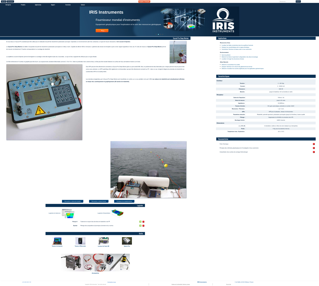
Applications (38, 5)
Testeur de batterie (57, 246)
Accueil (4, 1)
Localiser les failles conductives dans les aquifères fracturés (237, 45)
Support (53, 5)
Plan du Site (228, 284)
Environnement (224, 52)
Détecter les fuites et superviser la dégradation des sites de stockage (240, 57)
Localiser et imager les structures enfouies (233, 59)
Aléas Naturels (224, 62)
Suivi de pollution (226, 55)
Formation (68, 5)
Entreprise (8, 5)
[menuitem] (8, 4)
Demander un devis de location (72, 201)
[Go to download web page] (68, 213)
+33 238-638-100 (26, 282)
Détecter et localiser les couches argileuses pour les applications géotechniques (243, 68)
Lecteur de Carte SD (103, 246)
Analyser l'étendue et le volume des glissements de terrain (237, 66)
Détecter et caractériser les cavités (231, 64)
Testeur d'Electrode (80, 246)
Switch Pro (127, 246)
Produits (23, 5)
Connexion (10, 1)
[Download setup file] (140, 222)
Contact (83, 5)
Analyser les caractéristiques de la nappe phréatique (235, 47)
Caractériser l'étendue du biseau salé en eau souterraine (237, 49)
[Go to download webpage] (117, 213)
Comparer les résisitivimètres (124, 201)
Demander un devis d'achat (99, 201)
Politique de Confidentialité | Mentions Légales (181, 284)
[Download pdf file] (143, 222)
